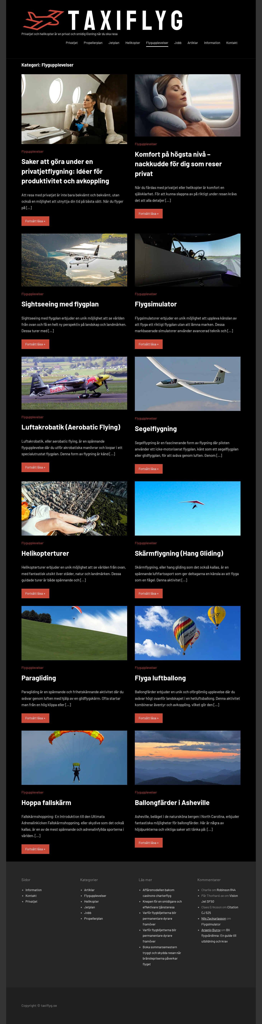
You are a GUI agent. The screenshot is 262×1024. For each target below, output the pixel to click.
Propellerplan (93, 42)
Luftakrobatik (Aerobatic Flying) (70, 427)
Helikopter (132, 42)
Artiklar (193, 42)
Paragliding (38, 677)
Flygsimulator (156, 304)
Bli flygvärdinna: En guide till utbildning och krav (218, 935)
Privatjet (72, 42)
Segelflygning (156, 428)
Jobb (177, 42)
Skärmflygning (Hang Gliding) (179, 553)
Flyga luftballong (160, 677)
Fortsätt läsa (34, 221)
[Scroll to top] (254, 1016)
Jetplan (114, 42)
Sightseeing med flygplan (60, 304)
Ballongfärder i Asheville (172, 802)
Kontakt (231, 42)
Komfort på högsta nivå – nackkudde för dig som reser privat (178, 163)
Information (212, 42)
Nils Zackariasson (213, 918)
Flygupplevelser (157, 42)
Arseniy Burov (211, 930)
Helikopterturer (45, 553)
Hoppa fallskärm (46, 802)
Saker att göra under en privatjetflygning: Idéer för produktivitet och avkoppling (65, 171)
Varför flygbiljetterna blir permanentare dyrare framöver (159, 918)
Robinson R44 (226, 890)
